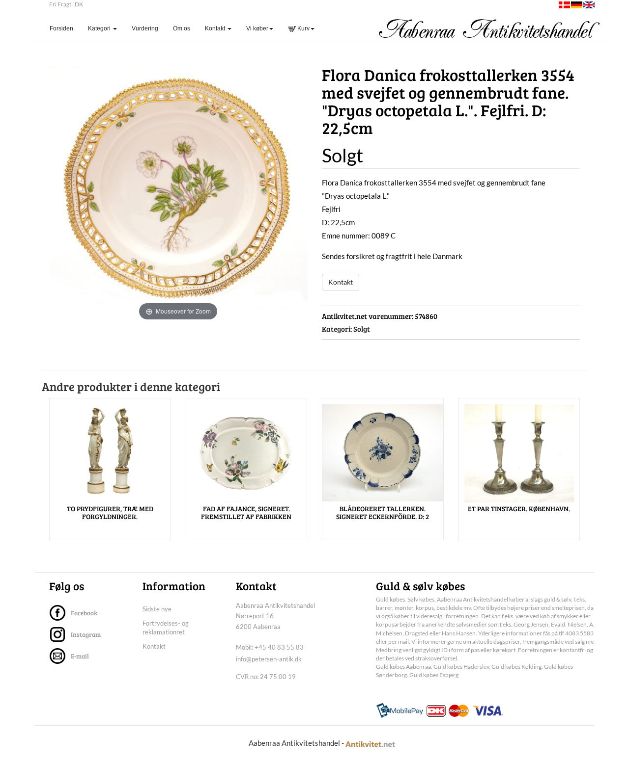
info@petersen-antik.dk (269, 659)
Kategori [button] (100, 28)
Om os (181, 28)
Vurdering (145, 28)
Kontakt (340, 282)
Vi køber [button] (257, 28)
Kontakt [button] (216, 28)
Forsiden (65, 28)
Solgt (361, 329)
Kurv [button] (303, 28)
